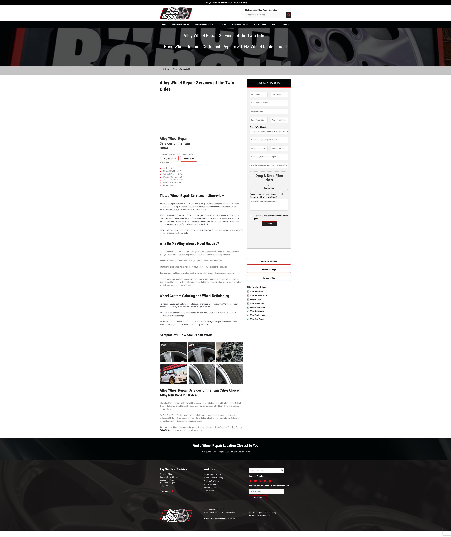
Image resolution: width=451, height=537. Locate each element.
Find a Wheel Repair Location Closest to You (225, 445)
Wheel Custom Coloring (204, 24)
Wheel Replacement (257, 311)
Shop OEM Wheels (211, 481)
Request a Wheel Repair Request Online (234, 452)
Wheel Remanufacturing (258, 295)
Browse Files (269, 188)
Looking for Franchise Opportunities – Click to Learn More (225, 3)
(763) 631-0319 (169, 158)
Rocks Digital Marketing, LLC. (261, 515)
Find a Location (260, 24)
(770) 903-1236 (166, 486)
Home (164, 24)
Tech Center (209, 491)
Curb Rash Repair (256, 299)
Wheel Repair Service (212, 474)
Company (222, 24)
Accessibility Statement (226, 518)
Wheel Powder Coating (258, 315)
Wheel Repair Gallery (240, 24)
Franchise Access (211, 487)
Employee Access (211, 484)
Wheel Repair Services (180, 24)
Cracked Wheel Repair (257, 307)
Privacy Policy (210, 518)
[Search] (282, 470)
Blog (273, 24)
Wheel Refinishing (256, 291)
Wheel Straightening (257, 303)
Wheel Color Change (257, 319)
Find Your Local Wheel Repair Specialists (261, 10)
